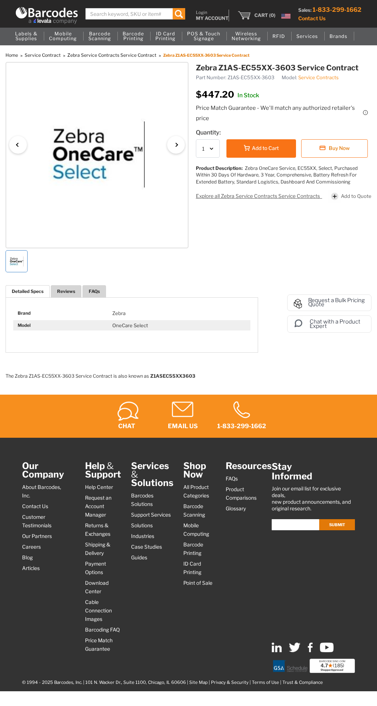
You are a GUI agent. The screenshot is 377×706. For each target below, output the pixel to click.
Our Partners (37, 536)
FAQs (94, 291)
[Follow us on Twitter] (294, 650)
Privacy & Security (230, 682)
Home (12, 55)
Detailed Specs (27, 291)
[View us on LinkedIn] (277, 650)
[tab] (28, 291)
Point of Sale (197, 583)
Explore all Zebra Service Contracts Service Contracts (258, 196)
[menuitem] (26, 36)
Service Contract (43, 55)
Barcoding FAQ (102, 630)
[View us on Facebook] (310, 650)
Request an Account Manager (98, 506)
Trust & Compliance (302, 682)
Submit (337, 524)
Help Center (99, 487)
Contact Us (311, 18)
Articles (31, 568)
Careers (31, 547)
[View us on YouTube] (327, 650)
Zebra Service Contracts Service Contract (112, 55)
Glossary (236, 508)
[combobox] (135, 14)
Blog (27, 557)
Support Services (151, 515)
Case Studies (146, 547)
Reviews (66, 291)
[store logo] (46, 15)
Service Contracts (318, 77)
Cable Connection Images (98, 610)
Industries (142, 536)
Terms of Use (265, 682)
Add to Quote (356, 196)
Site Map (198, 682)
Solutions (142, 525)
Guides (139, 557)
